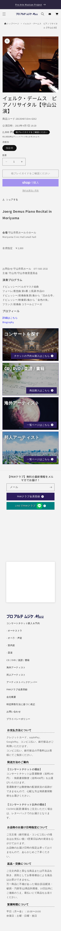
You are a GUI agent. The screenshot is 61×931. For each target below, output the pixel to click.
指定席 (10, 148)
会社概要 (11, 696)
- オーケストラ (14, 630)
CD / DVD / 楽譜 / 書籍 (18, 660)
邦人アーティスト (16, 674)
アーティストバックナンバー (22, 682)
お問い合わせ (14, 711)
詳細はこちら (10, 317)
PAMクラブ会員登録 (28, 496)
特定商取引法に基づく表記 (21, 704)
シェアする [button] (12, 199)
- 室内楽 (11, 645)
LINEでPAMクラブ (25, 505)
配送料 (9, 137)
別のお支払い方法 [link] (30, 190)
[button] (4, 14)
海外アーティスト (16, 667)
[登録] (50, 487)
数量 (4, 155)
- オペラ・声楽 (14, 637)
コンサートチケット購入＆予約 (23, 623)
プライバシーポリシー (18, 718)
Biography (8, 322)
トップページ (13, 23)
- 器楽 (10, 652)
